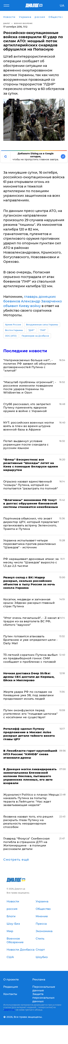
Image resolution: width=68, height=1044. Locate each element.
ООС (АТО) (11, 336)
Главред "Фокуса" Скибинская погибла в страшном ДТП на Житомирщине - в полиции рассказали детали (26, 844)
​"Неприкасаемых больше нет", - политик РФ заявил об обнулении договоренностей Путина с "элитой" (29, 365)
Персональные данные (43, 988)
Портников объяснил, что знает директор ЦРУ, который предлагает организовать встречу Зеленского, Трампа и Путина (31, 524)
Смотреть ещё (16, 859)
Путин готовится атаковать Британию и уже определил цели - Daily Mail (30, 640)
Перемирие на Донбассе (35, 336)
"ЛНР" (43, 330)
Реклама (38, 979)
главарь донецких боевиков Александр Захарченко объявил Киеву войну (32, 301)
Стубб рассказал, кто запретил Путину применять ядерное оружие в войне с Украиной (27, 407)
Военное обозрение (23, 23)
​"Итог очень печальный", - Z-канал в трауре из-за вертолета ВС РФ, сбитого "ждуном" (31, 621)
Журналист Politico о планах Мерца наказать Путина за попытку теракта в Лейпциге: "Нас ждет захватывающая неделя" (31, 800)
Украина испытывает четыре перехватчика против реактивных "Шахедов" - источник (29, 544)
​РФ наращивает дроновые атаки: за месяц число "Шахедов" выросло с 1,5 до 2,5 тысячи (31, 562)
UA (62, 5)
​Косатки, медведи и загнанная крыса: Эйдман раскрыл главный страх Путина (29, 603)
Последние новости (25, 350)
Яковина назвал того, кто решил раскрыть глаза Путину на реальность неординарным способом (28, 822)
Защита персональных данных (43, 997)
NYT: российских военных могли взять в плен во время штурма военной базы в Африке (28, 426)
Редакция (10, 986)
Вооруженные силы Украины (42, 324)
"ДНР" (31, 330)
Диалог (6, 23)
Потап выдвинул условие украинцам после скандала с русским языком (26, 444)
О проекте (11, 979)
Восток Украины (14, 330)
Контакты (10, 994)
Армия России (13, 324)
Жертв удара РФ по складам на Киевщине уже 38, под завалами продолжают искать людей (28, 695)
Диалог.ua (9, 1010)
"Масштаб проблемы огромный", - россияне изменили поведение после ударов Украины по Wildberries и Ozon (29, 387)
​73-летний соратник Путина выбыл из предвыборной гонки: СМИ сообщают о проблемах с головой (30, 658)
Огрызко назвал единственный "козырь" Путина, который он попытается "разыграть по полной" (30, 485)
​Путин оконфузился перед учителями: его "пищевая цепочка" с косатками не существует (30, 714)
